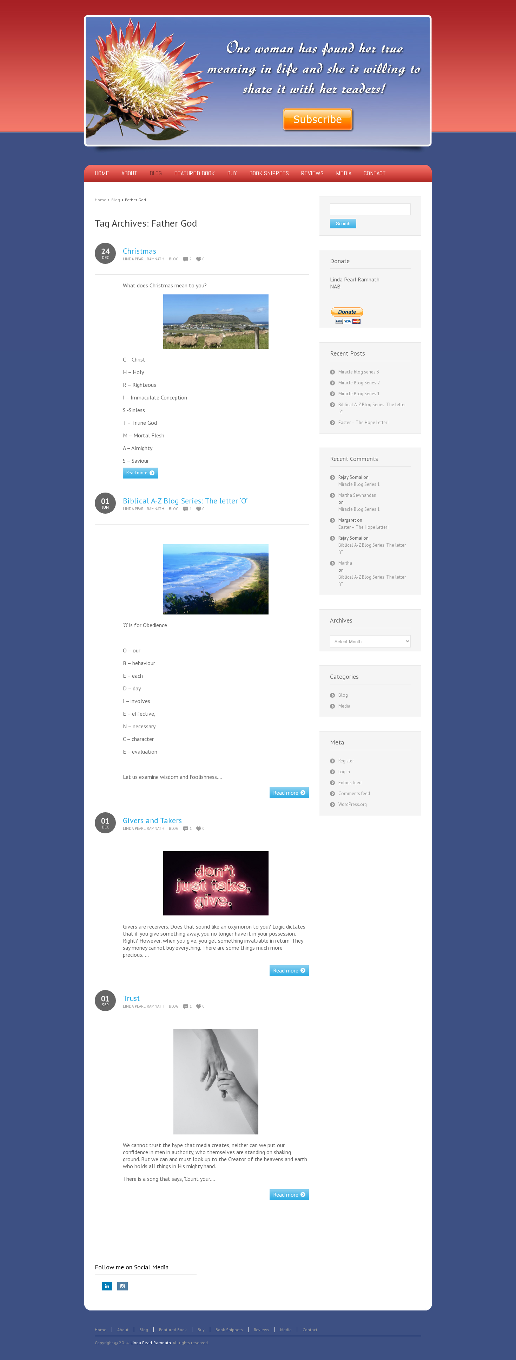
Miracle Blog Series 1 (359, 394)
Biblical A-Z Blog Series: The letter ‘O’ (185, 501)
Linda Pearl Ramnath (143, 258)
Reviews (261, 1329)
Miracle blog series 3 (358, 372)
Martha (345, 563)
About (122, 1329)
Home (100, 199)
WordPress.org (352, 804)
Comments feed (354, 793)
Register (346, 761)
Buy (201, 1329)
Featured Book (173, 1329)
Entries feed (350, 783)
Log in (344, 772)
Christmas (139, 251)
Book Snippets (229, 1329)
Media (344, 706)
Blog (115, 199)
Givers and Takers (152, 820)
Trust (131, 998)
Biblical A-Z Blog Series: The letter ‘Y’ (372, 548)
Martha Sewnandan (357, 495)
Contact (310, 1329)
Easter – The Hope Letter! (363, 422)
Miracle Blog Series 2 (359, 383)
